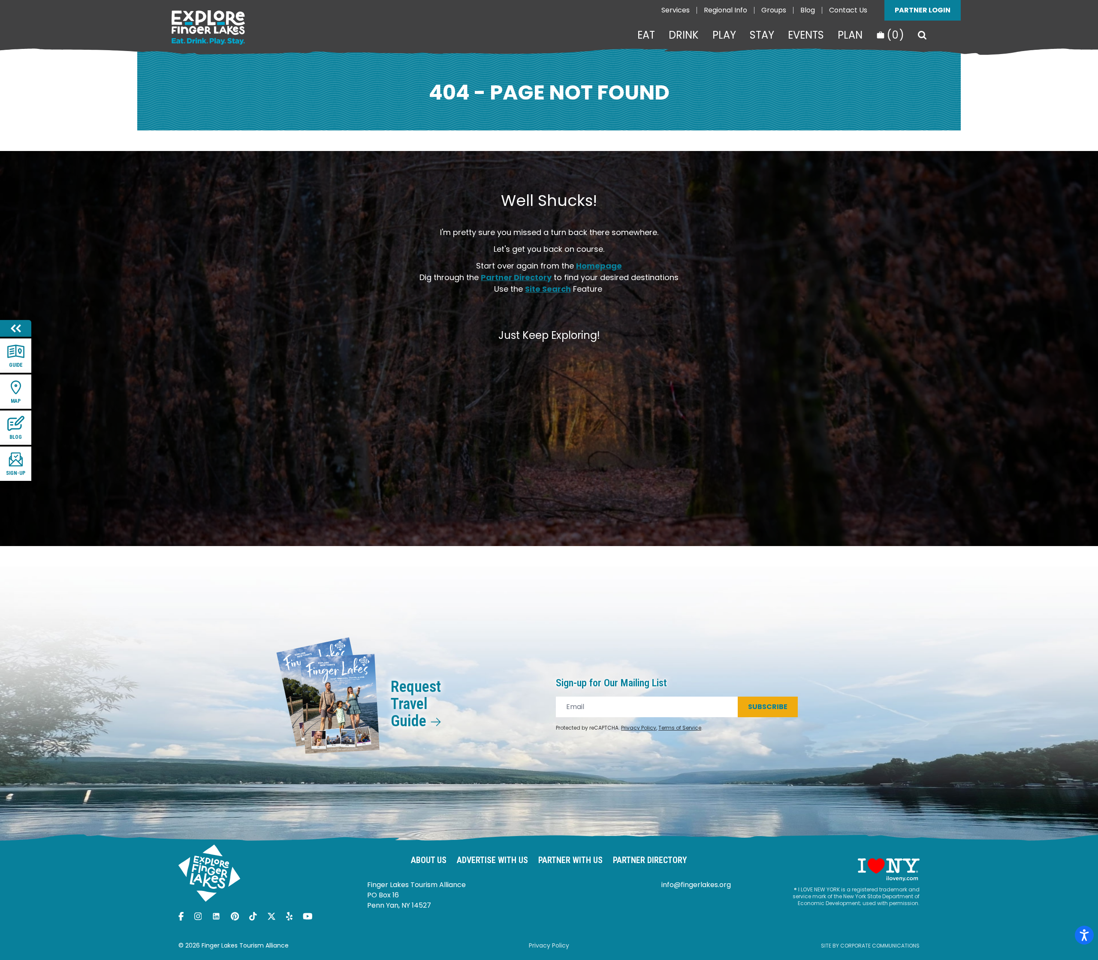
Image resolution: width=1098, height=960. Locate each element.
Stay (762, 35)
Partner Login (922, 10)
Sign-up (15, 473)
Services (675, 10)
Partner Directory (516, 277)
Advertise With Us (492, 860)
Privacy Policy (638, 727)
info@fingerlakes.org (696, 885)
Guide (16, 365)
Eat (646, 35)
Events (806, 35)
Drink (684, 35)
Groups (773, 10)
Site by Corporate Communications (870, 945)
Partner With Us (570, 860)
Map (16, 401)
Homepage (599, 265)
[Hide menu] (15, 328)
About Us (428, 860)
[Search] (922, 35)
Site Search (548, 289)
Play (724, 35)
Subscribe (767, 707)
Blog (807, 10)
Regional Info (725, 10)
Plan (850, 35)
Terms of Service (679, 727)
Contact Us (848, 10)
